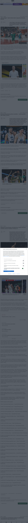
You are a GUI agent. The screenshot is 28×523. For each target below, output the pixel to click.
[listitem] (14, 259)
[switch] (23, 260)
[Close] (26, 249)
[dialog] (14, 261)
